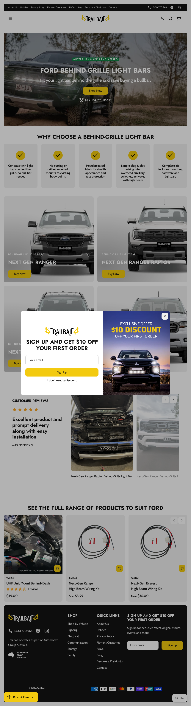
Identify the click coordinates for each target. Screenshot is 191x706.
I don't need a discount (61, 380)
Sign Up (62, 372)
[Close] (165, 316)
